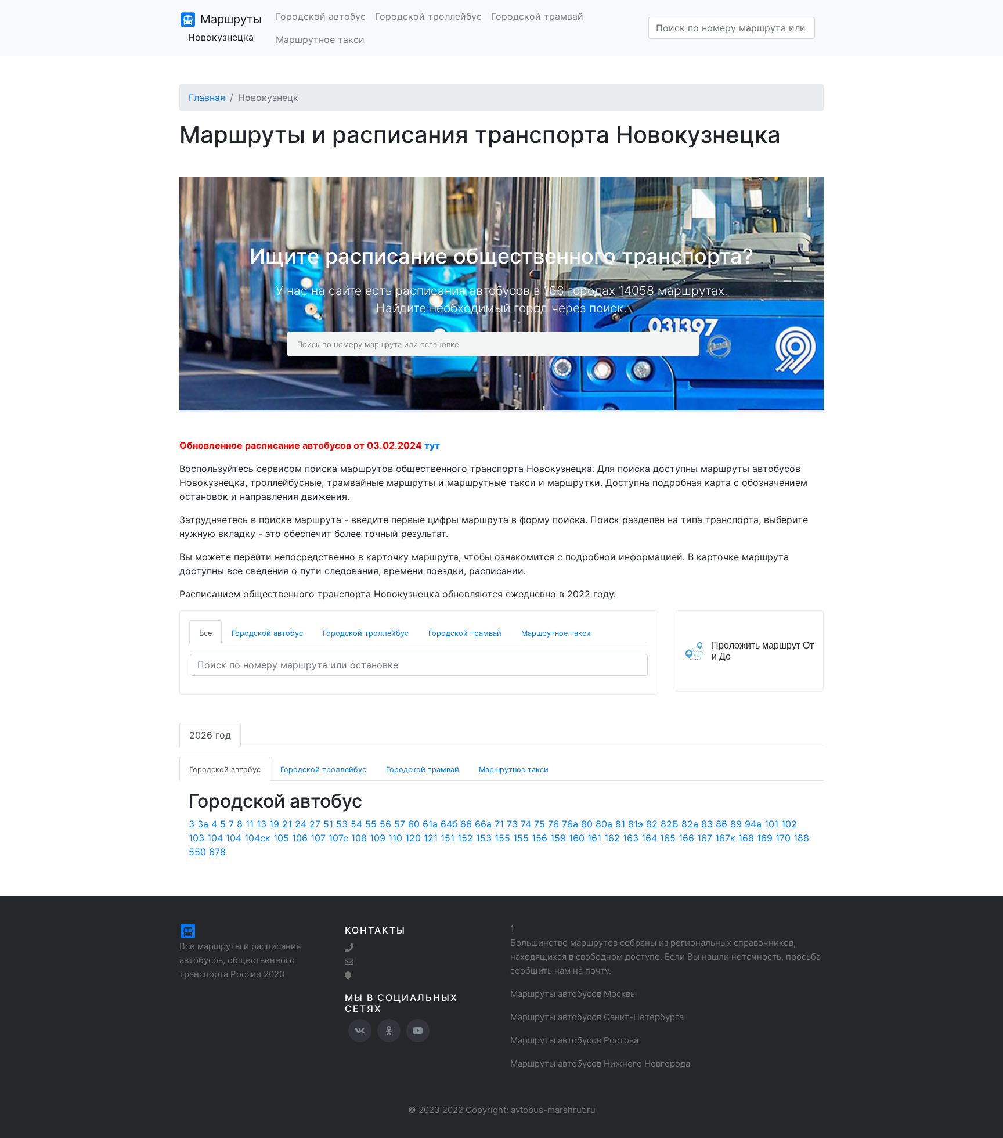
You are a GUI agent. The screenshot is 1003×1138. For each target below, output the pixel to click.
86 (721, 824)
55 (371, 824)
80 (587, 824)
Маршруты (225, 27)
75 (539, 824)
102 (789, 824)
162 (612, 838)
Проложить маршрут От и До (763, 650)
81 (620, 824)
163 (630, 838)
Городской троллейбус (428, 16)
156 (539, 838)
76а (570, 824)
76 (553, 824)
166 (686, 838)
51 (328, 824)
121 (431, 838)
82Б (670, 824)
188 (801, 838)
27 (314, 824)
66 (466, 824)
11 (250, 824)
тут (432, 445)
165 (668, 838)
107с (338, 838)
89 (736, 824)
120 (413, 838)
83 (707, 824)
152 (465, 838)
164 (649, 838)
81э (635, 824)
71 (499, 824)
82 (652, 824)
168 (746, 838)
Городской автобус (321, 16)
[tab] (205, 632)
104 (215, 838)
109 (377, 838)
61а (430, 824)
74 (526, 824)
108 (359, 838)
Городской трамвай (537, 16)
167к (725, 838)
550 (197, 852)
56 (385, 824)
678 (217, 852)
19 (274, 824)
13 (261, 824)
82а (689, 824)
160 (577, 838)
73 (512, 824)
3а (202, 824)
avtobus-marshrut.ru (553, 1109)
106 (300, 838)
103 (196, 838)
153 (484, 838)
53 (342, 824)
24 (300, 824)
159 (558, 838)
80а (604, 824)
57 (399, 824)
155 (502, 838)
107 (318, 838)
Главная (207, 97)
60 (414, 824)
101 (771, 824)
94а (753, 824)
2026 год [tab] (210, 735)
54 (356, 824)
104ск (257, 838)
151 (447, 838)
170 (783, 838)
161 (594, 838)
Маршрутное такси (320, 39)
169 (765, 838)
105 (281, 838)
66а (483, 824)
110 (395, 838)
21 (287, 824)
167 (704, 838)
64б (449, 824)
